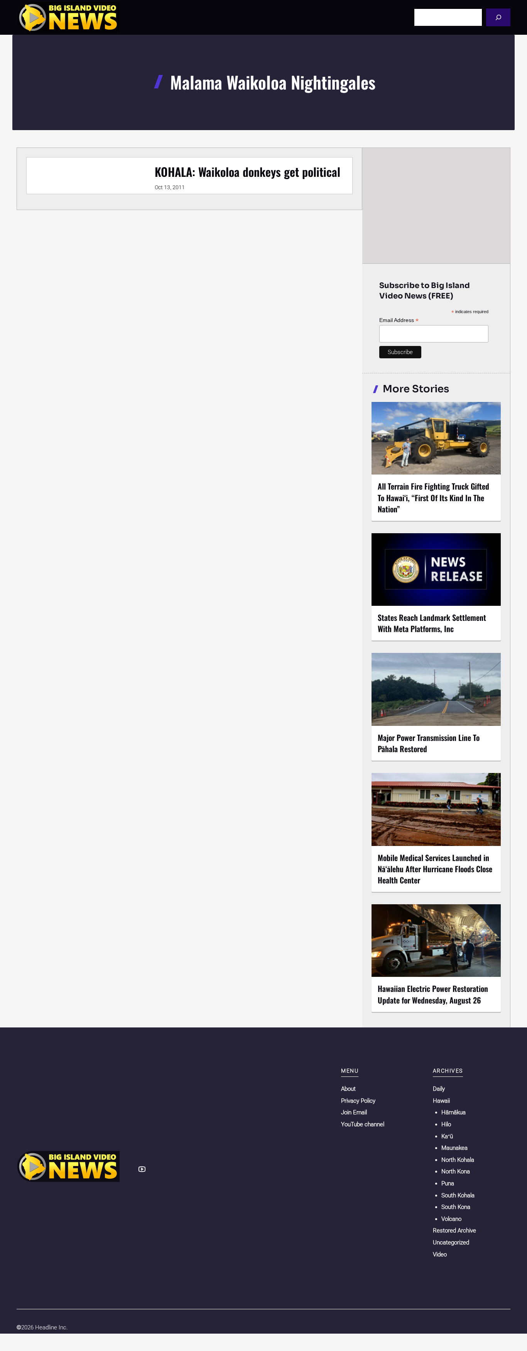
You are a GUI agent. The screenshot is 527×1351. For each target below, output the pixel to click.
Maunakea (454, 1147)
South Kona (455, 1207)
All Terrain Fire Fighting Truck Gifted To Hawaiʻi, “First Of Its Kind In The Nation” (433, 497)
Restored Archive (454, 1230)
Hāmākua (453, 1112)
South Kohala (458, 1195)
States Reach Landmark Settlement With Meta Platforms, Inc (432, 623)
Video (440, 1254)
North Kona (455, 1171)
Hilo (446, 1124)
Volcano (451, 1218)
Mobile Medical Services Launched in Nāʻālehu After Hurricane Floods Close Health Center (435, 869)
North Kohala (457, 1159)
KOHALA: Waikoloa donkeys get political (247, 171)
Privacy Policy (358, 1100)
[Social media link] (142, 1169)
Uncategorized (451, 1242)
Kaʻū (447, 1136)
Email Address (399, 320)
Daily (439, 1088)
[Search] (498, 17)
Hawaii (441, 1100)
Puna (447, 1183)
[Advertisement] (436, 205)
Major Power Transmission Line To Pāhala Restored (429, 743)
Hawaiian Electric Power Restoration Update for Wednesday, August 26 (433, 994)
